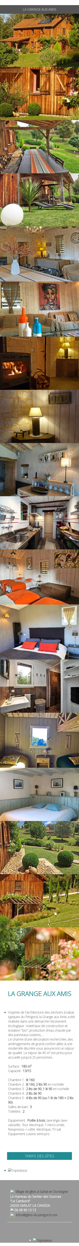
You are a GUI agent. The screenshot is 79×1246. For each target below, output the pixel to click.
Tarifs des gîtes (39, 1156)
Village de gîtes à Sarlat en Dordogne (41, 1191)
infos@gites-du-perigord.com (36, 1215)
